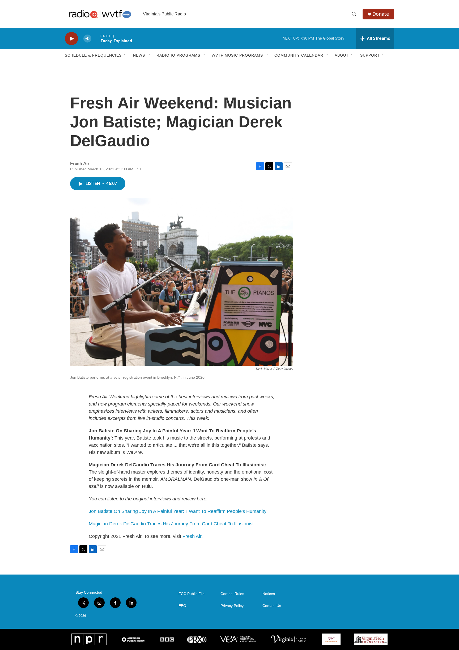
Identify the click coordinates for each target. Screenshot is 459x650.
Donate (380, 14)
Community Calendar (298, 55)
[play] (71, 39)
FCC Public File (191, 594)
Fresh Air (191, 536)
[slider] (96, 38)
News (139, 55)
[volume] (87, 39)
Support (370, 55)
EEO (182, 606)
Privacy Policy (232, 606)
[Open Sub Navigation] (126, 55)
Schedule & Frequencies (93, 55)
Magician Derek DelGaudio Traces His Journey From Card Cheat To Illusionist (171, 523)
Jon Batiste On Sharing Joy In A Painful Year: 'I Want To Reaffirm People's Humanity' (178, 511)
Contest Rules (232, 594)
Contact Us (271, 606)
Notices (268, 594)
